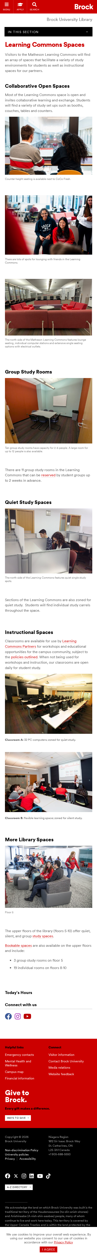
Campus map (14, 1072)
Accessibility (27, 1158)
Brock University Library (69, 19)
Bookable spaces (18, 945)
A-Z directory (17, 1187)
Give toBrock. (17, 1096)
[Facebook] (8, 1016)
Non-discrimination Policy (21, 1150)
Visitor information (61, 1055)
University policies (17, 1154)
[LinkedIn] (31, 1176)
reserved (48, 475)
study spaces (42, 936)
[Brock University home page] (84, 7)
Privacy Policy (63, 1242)
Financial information (19, 1078)
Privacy (10, 1158)
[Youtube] (27, 1016)
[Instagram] (18, 1016)
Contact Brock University (66, 1061)
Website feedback (61, 1074)
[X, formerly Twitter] (15, 1176)
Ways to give (16, 1117)
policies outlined (24, 657)
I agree (48, 1249)
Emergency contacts (19, 1055)
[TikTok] (48, 1176)
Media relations (59, 1067)
